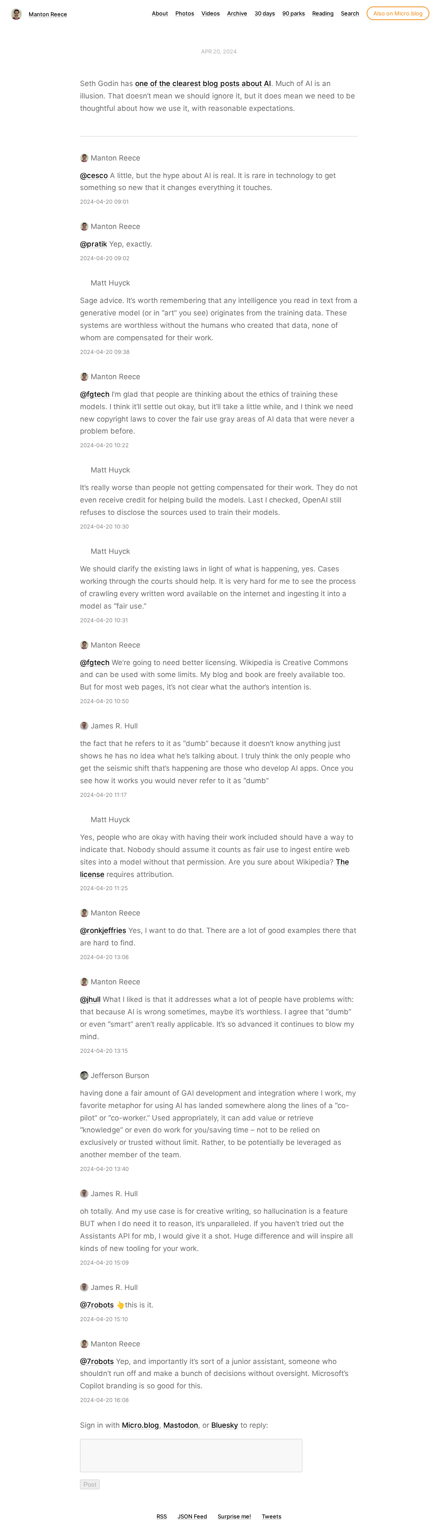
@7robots (97, 1305)
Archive (237, 13)
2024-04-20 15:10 (104, 1319)
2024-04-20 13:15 (104, 1050)
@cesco (94, 175)
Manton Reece (48, 14)
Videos (210, 13)
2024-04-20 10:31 (104, 620)
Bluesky (224, 1425)
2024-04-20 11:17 (103, 794)
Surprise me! (234, 1516)
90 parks (293, 13)
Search (350, 13)
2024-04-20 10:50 (104, 701)
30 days (265, 13)
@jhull (90, 999)
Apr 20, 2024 (219, 51)
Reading (323, 13)
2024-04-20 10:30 (104, 526)
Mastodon (180, 1425)
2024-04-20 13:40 (104, 1168)
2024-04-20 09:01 (104, 201)
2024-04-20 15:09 (104, 1262)
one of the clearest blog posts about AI (203, 83)
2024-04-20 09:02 (105, 258)
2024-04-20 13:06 (104, 957)
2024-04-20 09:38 (105, 351)
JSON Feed (192, 1516)
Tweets (271, 1516)
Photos (184, 13)
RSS (162, 1516)
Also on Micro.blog (398, 13)
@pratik (93, 244)
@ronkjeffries (103, 930)
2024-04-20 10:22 (104, 445)
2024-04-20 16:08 (104, 1399)
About (160, 13)
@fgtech (95, 394)
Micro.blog (140, 1425)
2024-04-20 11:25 (104, 888)
